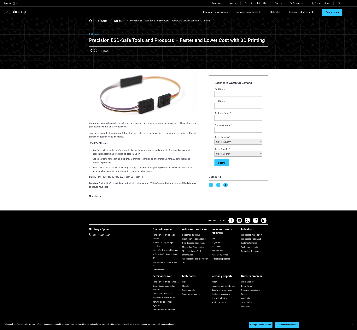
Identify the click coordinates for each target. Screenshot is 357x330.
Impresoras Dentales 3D (251, 235)
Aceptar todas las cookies (287, 325)
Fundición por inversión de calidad (164, 237)
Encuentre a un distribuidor (223, 286)
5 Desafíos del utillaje (191, 235)
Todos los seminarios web (164, 309)
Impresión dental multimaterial (166, 250)
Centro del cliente (322, 3)
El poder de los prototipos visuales (163, 244)
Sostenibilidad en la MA (163, 294)
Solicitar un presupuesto (222, 290)
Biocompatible (188, 290)
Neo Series (216, 246)
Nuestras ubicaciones (250, 290)
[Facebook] (218, 185)
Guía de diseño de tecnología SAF (165, 256)
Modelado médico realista (193, 247)
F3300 (214, 238)
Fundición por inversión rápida (166, 282)
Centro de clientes (219, 298)
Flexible (185, 286)
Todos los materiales (191, 294)
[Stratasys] (15, 11)
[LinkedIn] (211, 185)
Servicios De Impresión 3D (301, 12)
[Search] (339, 3)
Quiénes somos (296, 3)
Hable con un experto (221, 294)
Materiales (275, 12)
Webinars (119, 21)
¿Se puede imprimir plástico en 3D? (195, 261)
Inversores (245, 306)
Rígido (185, 282)
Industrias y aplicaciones (215, 12)
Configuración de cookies (260, 325)
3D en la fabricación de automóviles (192, 253)
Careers (278, 3)
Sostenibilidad (247, 302)
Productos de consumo (251, 251)
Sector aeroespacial (249, 247)
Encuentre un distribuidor (255, 3)
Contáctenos (246, 286)
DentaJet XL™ (218, 251)
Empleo (244, 294)
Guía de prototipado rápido (193, 243)
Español (8, 3)
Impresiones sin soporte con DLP (165, 264)
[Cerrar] (352, 325)
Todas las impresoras (221, 259)
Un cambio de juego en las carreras (164, 288)
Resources (216, 3)
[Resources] (111, 20)
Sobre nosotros (247, 282)
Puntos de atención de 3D (164, 298)
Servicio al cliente (219, 302)
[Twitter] (225, 185)
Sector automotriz (249, 243)
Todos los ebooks (160, 270)
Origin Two (216, 242)
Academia (245, 298)
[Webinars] (127, 20)
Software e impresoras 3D (248, 12)
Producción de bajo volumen (194, 239)
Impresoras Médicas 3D (251, 239)
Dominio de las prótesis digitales (163, 304)
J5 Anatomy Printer (220, 255)
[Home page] (89, 21)
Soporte (233, 3)
